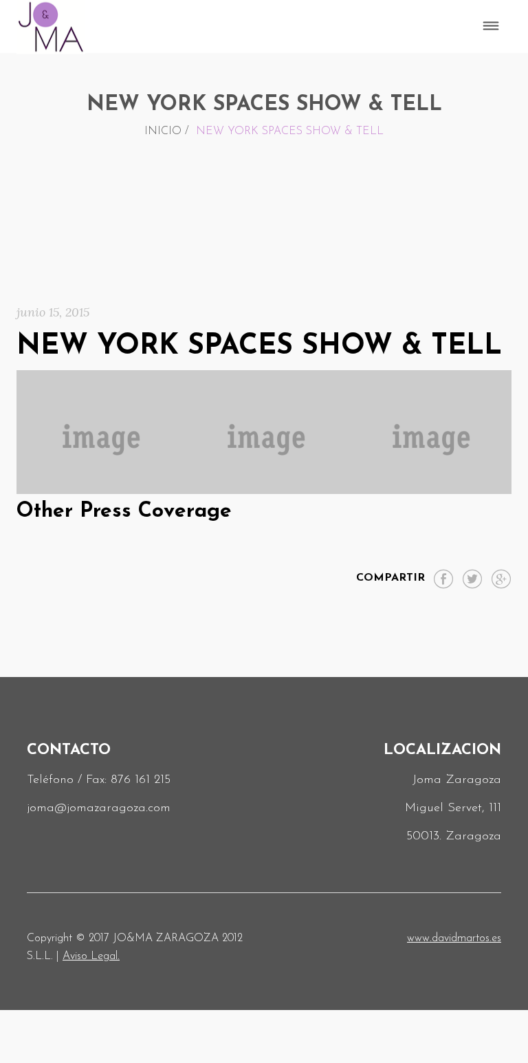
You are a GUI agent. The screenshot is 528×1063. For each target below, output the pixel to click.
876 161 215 (140, 780)
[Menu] (491, 26)
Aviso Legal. (91, 956)
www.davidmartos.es (454, 938)
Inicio (163, 131)
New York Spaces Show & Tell (259, 346)
